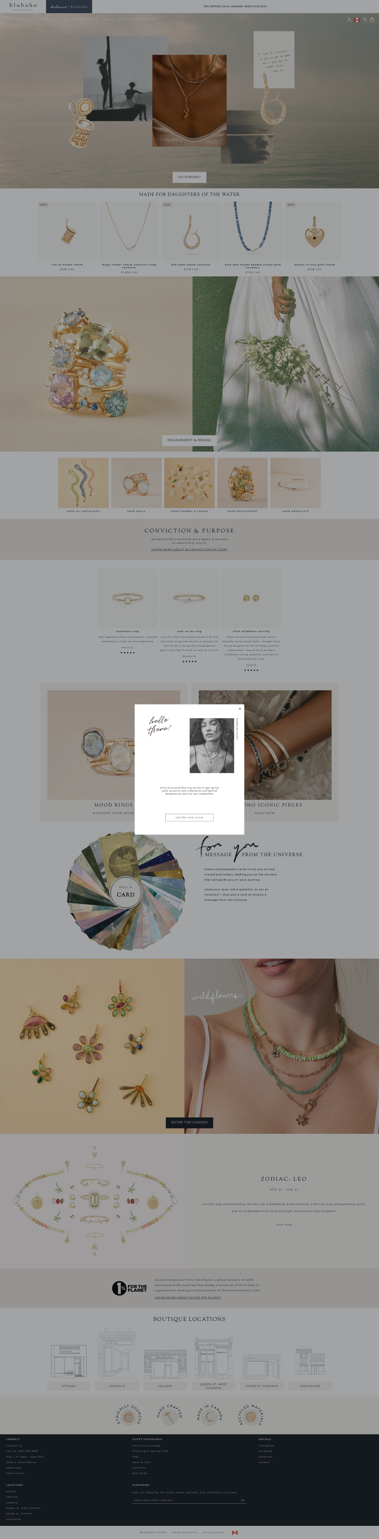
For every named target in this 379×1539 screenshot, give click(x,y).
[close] (240, 708)
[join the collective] (189, 769)
